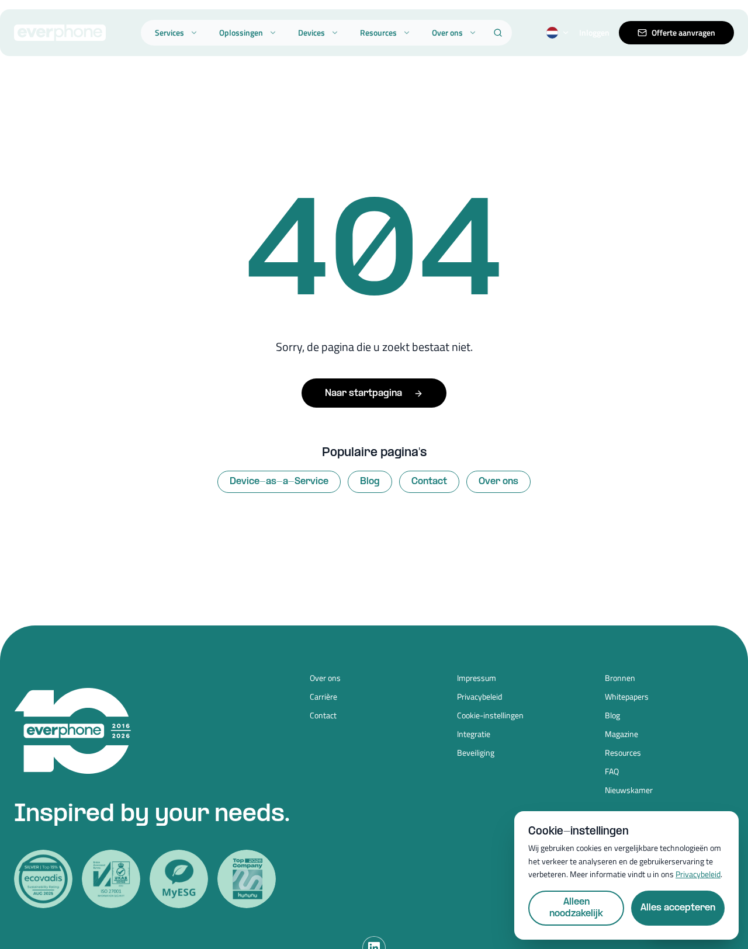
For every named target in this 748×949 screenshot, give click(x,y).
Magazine (621, 734)
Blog (370, 481)
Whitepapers (627, 697)
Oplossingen (241, 32)
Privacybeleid (479, 697)
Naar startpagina (363, 393)
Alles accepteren (677, 908)
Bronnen (620, 678)
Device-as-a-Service (279, 481)
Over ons (447, 32)
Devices (311, 32)
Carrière (323, 697)
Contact (429, 481)
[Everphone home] (60, 33)
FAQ (612, 771)
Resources (378, 32)
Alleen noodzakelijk (576, 908)
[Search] (498, 32)
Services (169, 32)
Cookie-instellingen (490, 715)
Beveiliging (475, 753)
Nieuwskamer (629, 790)
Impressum (476, 678)
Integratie (473, 734)
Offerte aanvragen (683, 32)
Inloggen (594, 33)
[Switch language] (558, 33)
